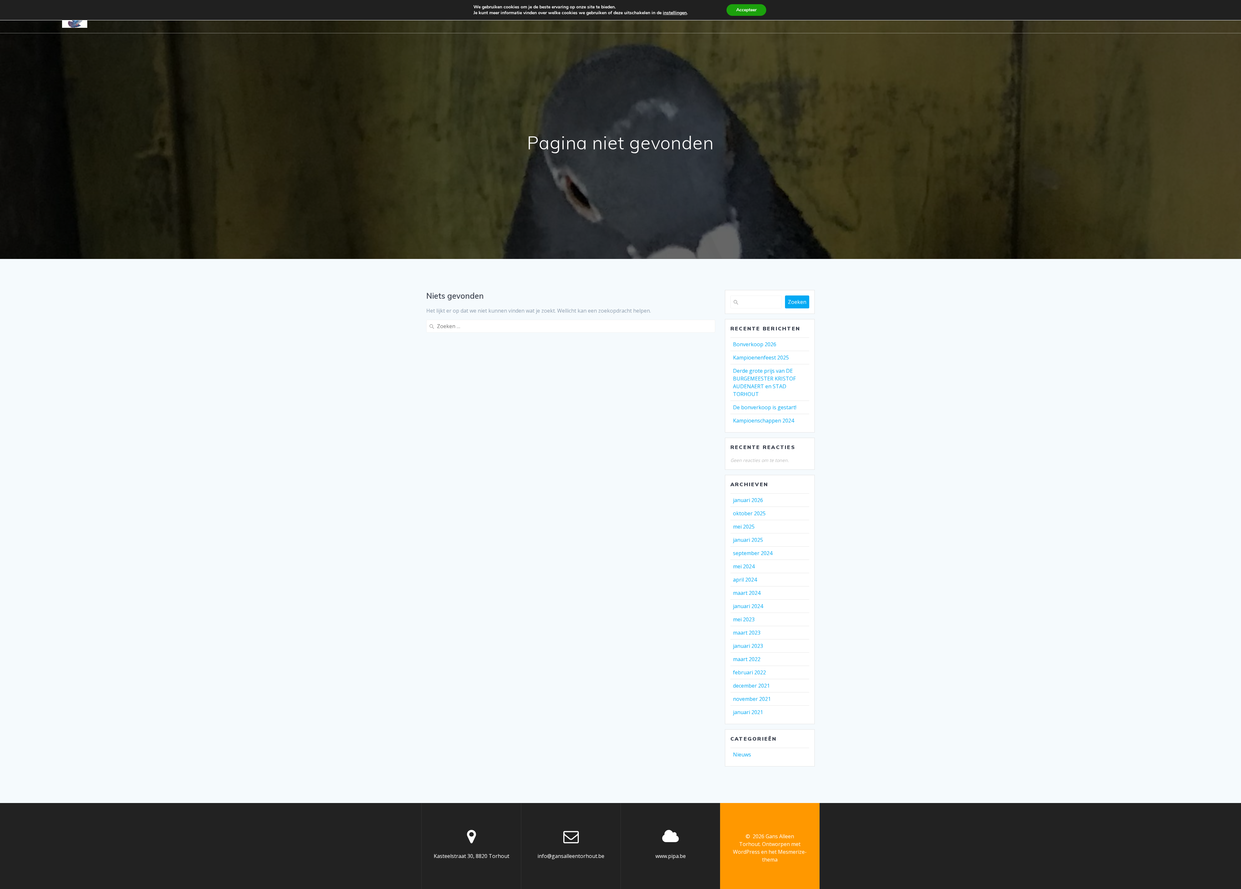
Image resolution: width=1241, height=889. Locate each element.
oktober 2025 (749, 513)
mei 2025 (744, 526)
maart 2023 (746, 632)
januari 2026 (748, 500)
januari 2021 (748, 712)
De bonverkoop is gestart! (764, 407)
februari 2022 (749, 672)
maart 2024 (746, 592)
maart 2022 (746, 659)
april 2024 (745, 579)
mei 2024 (744, 566)
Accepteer (746, 10)
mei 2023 (744, 619)
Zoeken (797, 301)
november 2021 (752, 698)
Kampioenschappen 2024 (763, 420)
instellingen (675, 13)
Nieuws (742, 754)
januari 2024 (748, 606)
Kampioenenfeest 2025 (761, 357)
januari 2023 (748, 645)
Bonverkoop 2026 (754, 344)
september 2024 (752, 553)
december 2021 (751, 685)
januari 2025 (748, 539)
